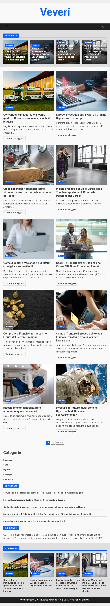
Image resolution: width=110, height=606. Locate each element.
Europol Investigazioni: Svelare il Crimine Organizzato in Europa (41, 54)
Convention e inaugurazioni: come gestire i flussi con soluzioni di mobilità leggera (15, 54)
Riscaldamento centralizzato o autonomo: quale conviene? (28, 384)
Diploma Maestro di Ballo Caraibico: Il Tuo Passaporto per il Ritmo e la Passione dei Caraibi (94, 53)
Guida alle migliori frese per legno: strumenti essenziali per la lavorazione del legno (67, 53)
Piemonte (8, 479)
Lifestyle (62, 327)
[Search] (103, 26)
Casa (8, 401)
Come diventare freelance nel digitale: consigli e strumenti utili (28, 239)
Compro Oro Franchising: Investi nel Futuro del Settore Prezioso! (28, 310)
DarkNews (69, 599)
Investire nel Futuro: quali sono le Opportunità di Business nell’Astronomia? (81, 384)
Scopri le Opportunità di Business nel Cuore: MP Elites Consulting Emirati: (81, 239)
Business (9, 45)
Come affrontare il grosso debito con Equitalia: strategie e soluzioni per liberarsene (81, 310)
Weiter (59, 442)
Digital (8, 256)
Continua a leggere (14, 138)
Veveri (55, 12)
